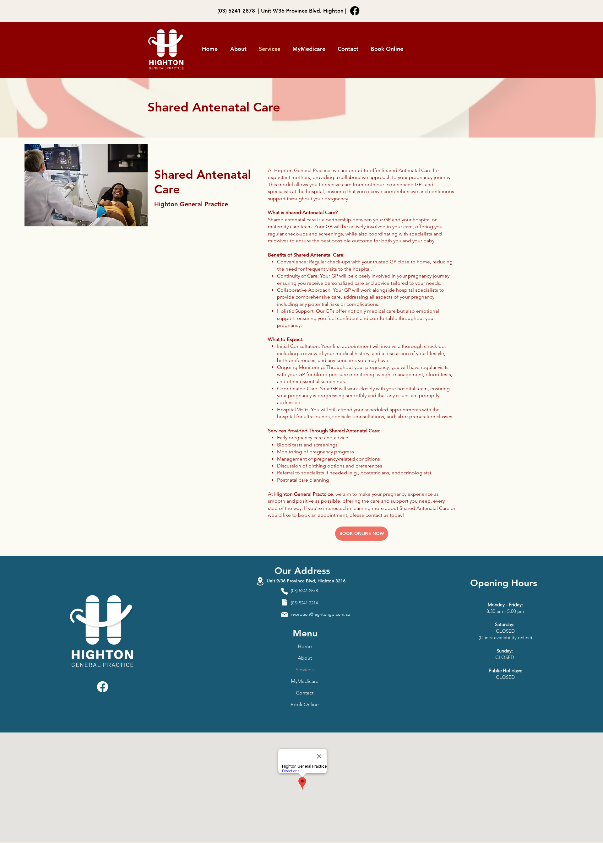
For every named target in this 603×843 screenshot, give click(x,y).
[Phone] (284, 591)
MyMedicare (304, 681)
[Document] (284, 602)
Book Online (305, 704)
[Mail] (284, 614)
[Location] (260, 581)
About (305, 658)
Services (305, 670)
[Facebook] (355, 11)
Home (305, 646)
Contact (304, 693)
